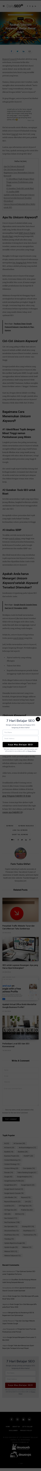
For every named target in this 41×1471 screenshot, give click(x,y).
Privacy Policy (32, 751)
